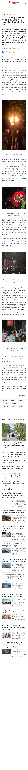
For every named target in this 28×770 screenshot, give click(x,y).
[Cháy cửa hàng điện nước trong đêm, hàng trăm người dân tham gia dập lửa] (13, 2)
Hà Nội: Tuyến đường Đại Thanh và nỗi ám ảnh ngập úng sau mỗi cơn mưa (13, 445)
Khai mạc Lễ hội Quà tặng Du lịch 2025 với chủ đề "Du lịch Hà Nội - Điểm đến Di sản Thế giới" (13, 495)
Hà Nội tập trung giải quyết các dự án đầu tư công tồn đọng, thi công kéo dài (13, 528)
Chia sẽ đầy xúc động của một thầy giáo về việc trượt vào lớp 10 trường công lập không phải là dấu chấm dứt (14, 454)
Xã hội (3, 14)
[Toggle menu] (3, 2)
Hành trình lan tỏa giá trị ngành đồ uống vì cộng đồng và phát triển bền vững (12, 468)
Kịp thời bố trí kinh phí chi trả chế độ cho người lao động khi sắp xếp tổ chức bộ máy (13, 476)
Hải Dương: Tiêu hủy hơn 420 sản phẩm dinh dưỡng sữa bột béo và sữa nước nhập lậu (13, 483)
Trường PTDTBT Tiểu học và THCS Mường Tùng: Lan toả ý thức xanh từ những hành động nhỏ (13, 645)
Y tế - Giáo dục (11, 14)
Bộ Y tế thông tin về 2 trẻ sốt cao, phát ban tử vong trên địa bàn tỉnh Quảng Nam (13, 627)
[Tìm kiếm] (25, 3)
